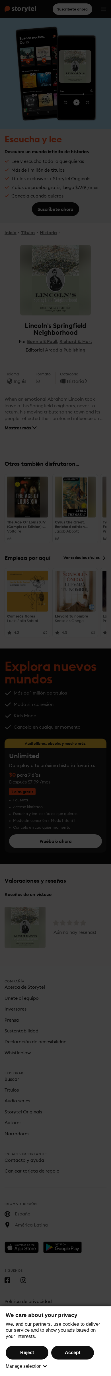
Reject (27, 1352)
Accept (72, 1352)
